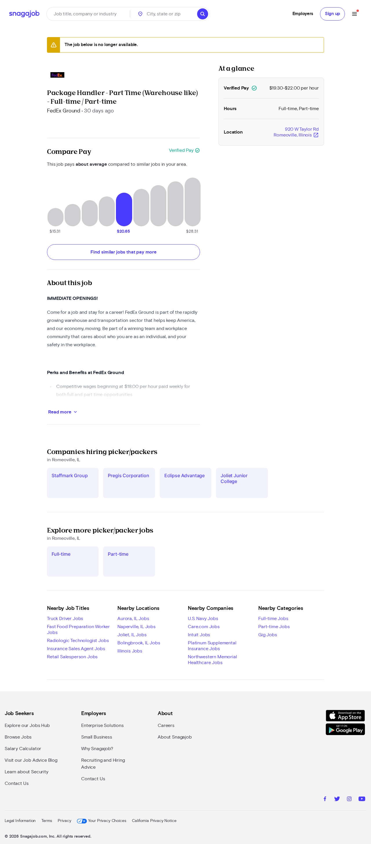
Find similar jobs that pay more (123, 252)
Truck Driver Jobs (65, 618)
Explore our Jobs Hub (27, 725)
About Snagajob (175, 737)
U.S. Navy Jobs (203, 618)
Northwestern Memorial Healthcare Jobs (212, 660)
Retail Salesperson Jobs (72, 657)
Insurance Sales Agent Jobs (76, 648)
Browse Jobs (18, 737)
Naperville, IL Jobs (136, 626)
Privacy (64, 821)
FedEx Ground (63, 111)
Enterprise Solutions (102, 725)
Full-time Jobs (273, 618)
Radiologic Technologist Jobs (78, 640)
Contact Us (16, 783)
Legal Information (20, 821)
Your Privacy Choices (107, 821)
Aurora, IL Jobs (133, 618)
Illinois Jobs (129, 651)
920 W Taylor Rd (296, 132)
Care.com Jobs (204, 626)
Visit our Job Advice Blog (31, 760)
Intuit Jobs (199, 634)
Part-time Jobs (274, 626)
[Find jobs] (202, 13)
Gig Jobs (267, 634)
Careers (166, 725)
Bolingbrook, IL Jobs (138, 643)
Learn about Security (26, 772)
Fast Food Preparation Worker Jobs (78, 629)
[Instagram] (349, 799)
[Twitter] (337, 799)
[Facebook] (325, 799)
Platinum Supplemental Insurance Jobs (212, 646)
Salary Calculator (23, 748)
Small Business (96, 737)
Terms (46, 821)
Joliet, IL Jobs (132, 634)
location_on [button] (140, 14)
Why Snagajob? (97, 748)
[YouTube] (362, 799)
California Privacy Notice (154, 821)
